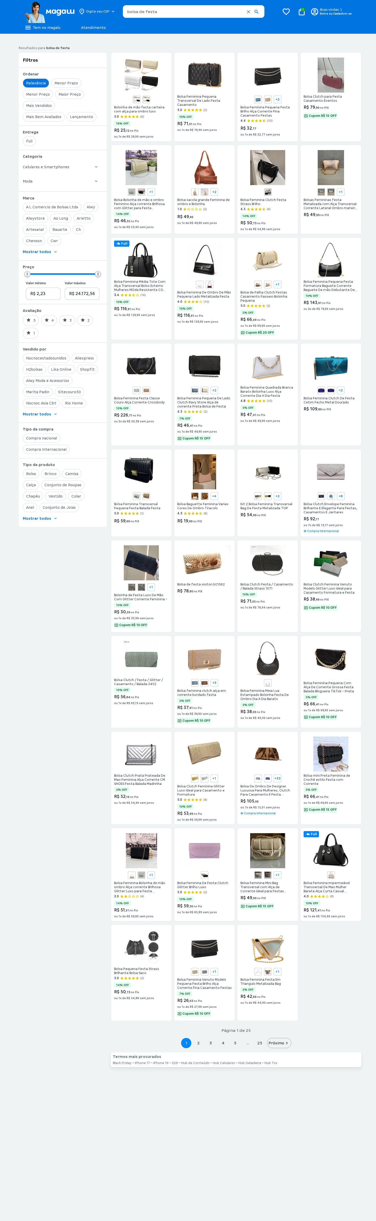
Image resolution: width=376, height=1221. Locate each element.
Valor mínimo (36, 283)
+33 (277, 778)
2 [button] (198, 1043)
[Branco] (200, 284)
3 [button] (210, 1043)
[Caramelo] (258, 284)
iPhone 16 (161, 1063)
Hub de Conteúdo (195, 1063)
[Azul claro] (331, 496)
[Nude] (268, 284)
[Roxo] (331, 390)
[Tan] (146, 390)
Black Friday (122, 1063)
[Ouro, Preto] (268, 496)
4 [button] (223, 1043)
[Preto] (146, 99)
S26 (175, 1063)
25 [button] (259, 1043)
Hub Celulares (224, 1063)
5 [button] (235, 1043)
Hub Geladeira (249, 1063)
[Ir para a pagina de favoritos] (286, 11)
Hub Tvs (270, 1063)
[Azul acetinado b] (268, 778)
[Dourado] (136, 99)
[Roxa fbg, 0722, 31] (321, 390)
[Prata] (132, 192)
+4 (214, 496)
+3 (214, 683)
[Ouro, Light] (321, 192)
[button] (248, 12)
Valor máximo (75, 283)
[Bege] (204, 192)
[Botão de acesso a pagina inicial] (49, 11)
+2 (277, 99)
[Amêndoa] (195, 192)
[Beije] (331, 875)
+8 (341, 496)
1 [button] (186, 1043)
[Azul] (258, 99)
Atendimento (93, 28)
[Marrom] (146, 496)
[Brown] (209, 284)
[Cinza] (258, 875)
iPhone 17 (142, 1063)
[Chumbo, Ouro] (258, 496)
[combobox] (193, 11)
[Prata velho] (268, 972)
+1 (151, 192)
